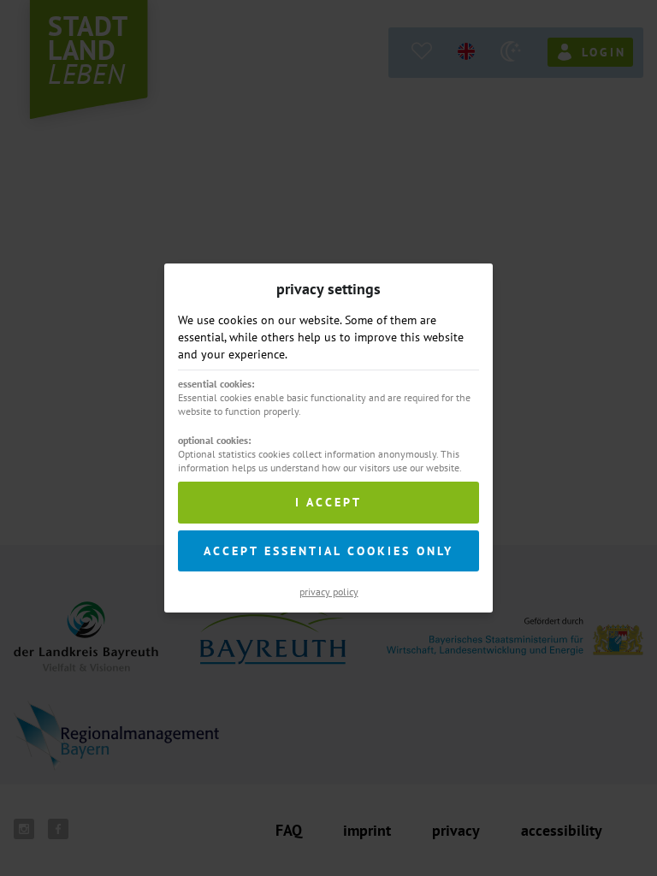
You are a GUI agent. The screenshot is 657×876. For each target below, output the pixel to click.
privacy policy (328, 591)
